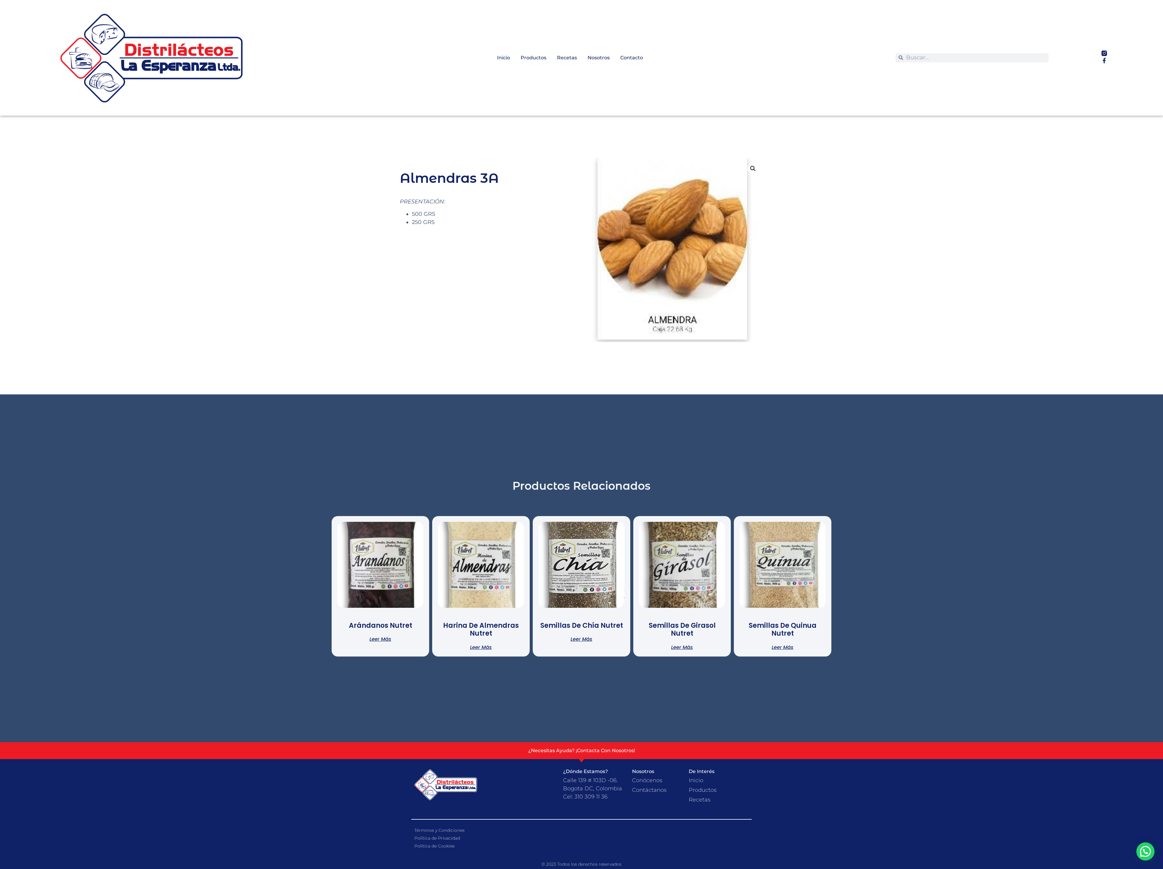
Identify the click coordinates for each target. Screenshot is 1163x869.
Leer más (380, 639)
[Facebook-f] (1104, 60)
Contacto (631, 58)
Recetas (567, 58)
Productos (533, 58)
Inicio (503, 58)
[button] (752, 168)
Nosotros (599, 58)
